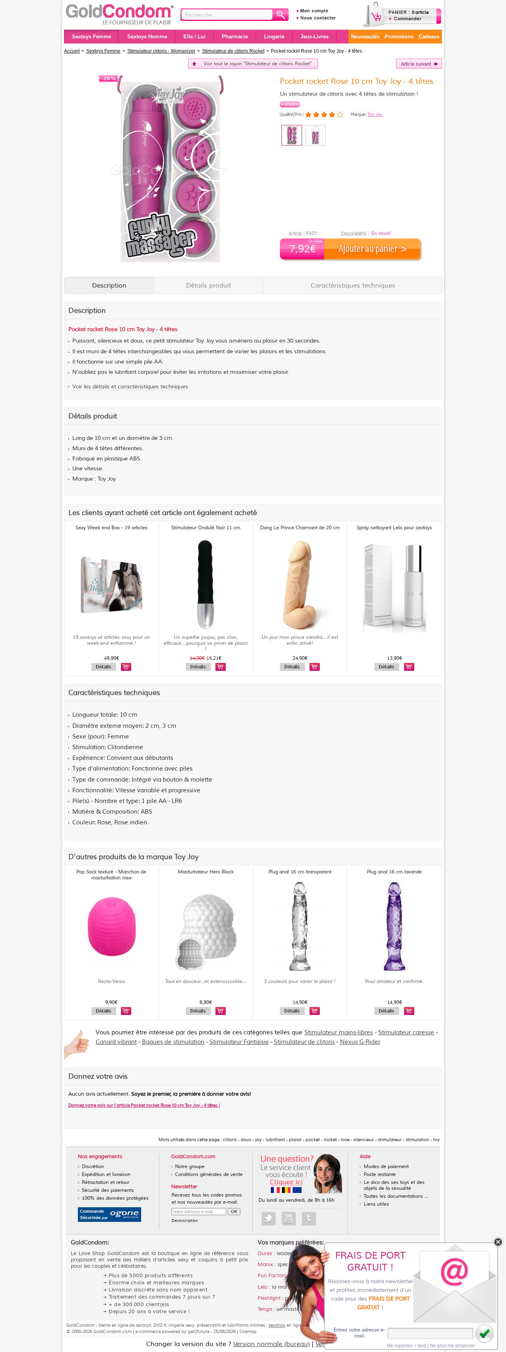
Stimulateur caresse (406, 1032)
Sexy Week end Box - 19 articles (111, 528)
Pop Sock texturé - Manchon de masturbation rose (111, 875)
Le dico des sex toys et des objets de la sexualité (394, 1185)
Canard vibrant (116, 1042)
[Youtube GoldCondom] (288, 1218)
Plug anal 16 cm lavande (394, 872)
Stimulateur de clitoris (304, 1042)
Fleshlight (269, 1298)
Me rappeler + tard (406, 1345)
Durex (265, 1253)
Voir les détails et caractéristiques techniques (130, 386)
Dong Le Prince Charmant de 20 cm (300, 528)
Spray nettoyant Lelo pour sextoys (394, 528)
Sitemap (248, 1331)
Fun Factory (272, 1275)
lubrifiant (125, 372)
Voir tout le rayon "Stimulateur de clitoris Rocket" (258, 64)
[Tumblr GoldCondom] (308, 1218)
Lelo (263, 1287)
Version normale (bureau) (271, 1344)
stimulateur (180, 341)
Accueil (72, 51)
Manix (265, 1264)
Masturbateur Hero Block (206, 872)
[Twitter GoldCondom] (268, 1218)
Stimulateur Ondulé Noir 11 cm (205, 528)
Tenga (265, 1309)
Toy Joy (375, 114)
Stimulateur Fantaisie (239, 1042)
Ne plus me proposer (452, 1345)
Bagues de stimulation (173, 1042)
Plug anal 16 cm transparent (299, 872)
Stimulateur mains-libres (338, 1032)
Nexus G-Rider (360, 1042)
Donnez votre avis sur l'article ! (144, 1105)
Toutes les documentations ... (396, 1196)
